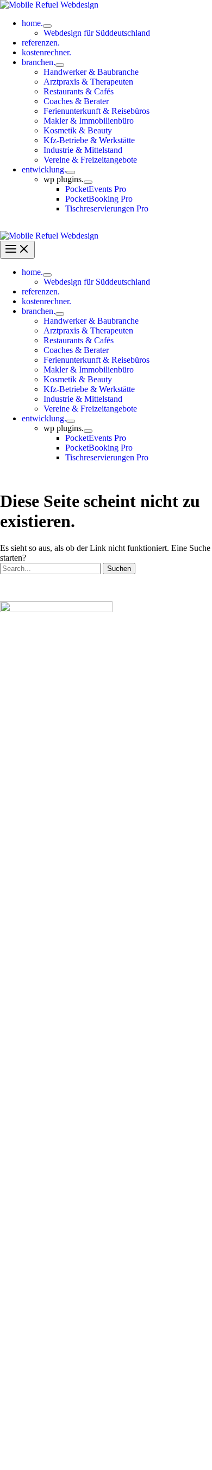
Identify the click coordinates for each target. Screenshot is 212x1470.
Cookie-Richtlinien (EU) (106, 1456)
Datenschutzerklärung (83, 1446)
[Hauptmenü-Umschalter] (17, 250)
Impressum (147, 1446)
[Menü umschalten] (47, 26)
